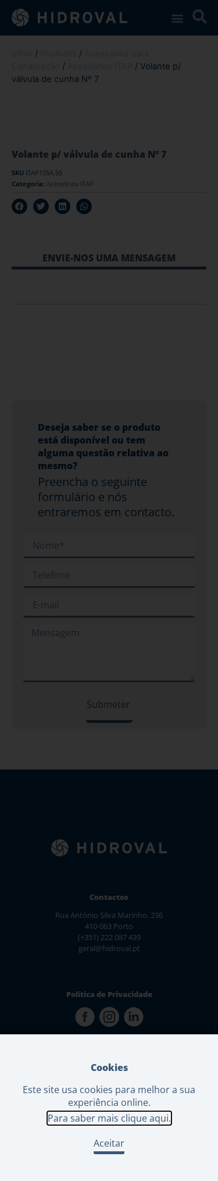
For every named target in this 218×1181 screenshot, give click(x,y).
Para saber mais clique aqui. (109, 1118)
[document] (109, 590)
